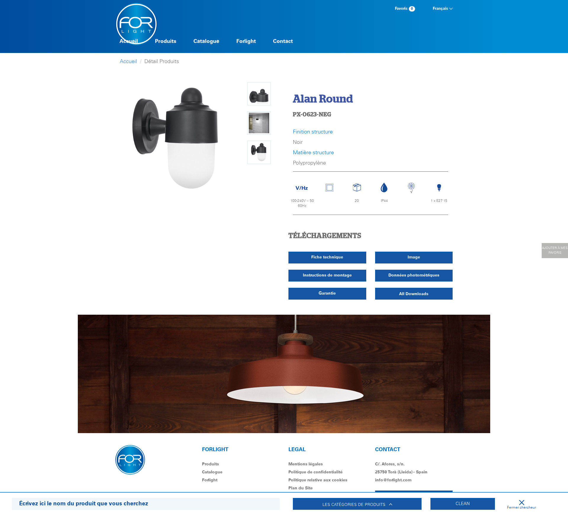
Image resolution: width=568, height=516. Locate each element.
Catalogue (206, 41)
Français (441, 9)
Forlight (246, 41)
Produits (165, 41)
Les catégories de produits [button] (355, 505)
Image (414, 257)
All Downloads (413, 294)
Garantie (327, 293)
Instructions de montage (327, 275)
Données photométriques (413, 275)
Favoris (404, 9)
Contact (283, 41)
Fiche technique (327, 257)
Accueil (129, 41)
